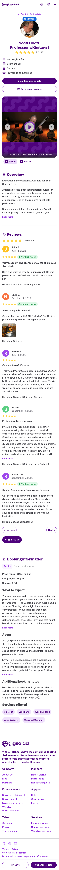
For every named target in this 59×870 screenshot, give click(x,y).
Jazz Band (24, 712)
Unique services (40, 827)
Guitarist (11, 68)
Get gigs (7, 823)
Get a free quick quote (29, 81)
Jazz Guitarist (11, 720)
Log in (34, 803)
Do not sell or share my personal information (25, 856)
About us (7, 774)
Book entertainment (13, 795)
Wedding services (41, 831)
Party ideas (37, 778)
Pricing (6, 827)
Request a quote (40, 782)
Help (33, 795)
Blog (4, 778)
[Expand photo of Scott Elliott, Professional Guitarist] (29, 28)
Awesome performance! (16, 310)
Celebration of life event (16, 365)
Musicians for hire (12, 803)
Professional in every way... (18, 421)
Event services (39, 823)
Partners (7, 782)
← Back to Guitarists (29, 14)
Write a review (12, 540)
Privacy (16, 849)
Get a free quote (43, 865)
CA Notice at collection (14, 852)
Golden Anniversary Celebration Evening (25, 490)
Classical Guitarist (33, 720)
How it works (38, 774)
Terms (5, 849)
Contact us (37, 799)
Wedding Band (42, 712)
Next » (51, 530)
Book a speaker (11, 799)
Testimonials (9, 831)
